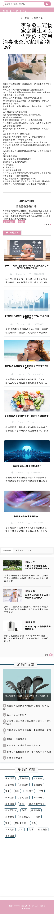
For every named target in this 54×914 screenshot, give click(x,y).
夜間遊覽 (35, 810)
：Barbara (18, 274)
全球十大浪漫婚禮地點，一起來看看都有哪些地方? (38, 567)
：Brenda (19, 324)
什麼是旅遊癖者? (14, 757)
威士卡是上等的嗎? (15, 714)
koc (21, 829)
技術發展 (9, 816)
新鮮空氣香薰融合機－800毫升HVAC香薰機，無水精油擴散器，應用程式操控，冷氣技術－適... (26, 638)
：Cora (18, 422)
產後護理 (9, 778)
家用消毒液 (8, 222)
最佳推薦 (7, 550)
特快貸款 (29, 791)
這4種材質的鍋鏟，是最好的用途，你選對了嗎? (27, 697)
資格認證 (9, 835)
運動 (17, 791)
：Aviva (19, 472)
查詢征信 (9, 797)
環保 (38, 816)
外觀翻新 (42, 829)
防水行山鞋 (25, 816)
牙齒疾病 (24, 784)
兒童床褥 (9, 784)
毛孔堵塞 (24, 797)
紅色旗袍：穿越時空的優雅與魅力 (22, 745)
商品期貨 (24, 778)
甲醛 (41, 791)
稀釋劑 (21, 222)
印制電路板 (20, 823)
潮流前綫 (19, 550)
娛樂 (30, 550)
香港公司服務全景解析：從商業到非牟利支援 (27, 751)
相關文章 (13, 233)
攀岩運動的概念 (37, 803)
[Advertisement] (27, 869)
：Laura (19, 374)
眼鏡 (22, 803)
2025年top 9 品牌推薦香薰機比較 (38, 627)
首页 (27, 18)
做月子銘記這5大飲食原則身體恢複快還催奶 (38, 596)
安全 (7, 791)
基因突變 (38, 784)
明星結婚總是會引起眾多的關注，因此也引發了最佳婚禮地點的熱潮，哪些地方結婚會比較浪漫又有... (26, 578)
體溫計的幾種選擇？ (15, 739)
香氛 (33, 823)
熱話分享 (16, 21)
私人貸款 (9, 829)
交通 (31, 829)
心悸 (24, 810)
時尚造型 (6, 21)
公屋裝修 (38, 797)
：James (18, 522)
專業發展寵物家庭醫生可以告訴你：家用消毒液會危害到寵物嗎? (28, 35)
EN (23, 11)
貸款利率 (38, 778)
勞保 (7, 823)
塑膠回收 (9, 803)
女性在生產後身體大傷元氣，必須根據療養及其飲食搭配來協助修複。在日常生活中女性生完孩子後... (26, 609)
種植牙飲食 (10, 810)
